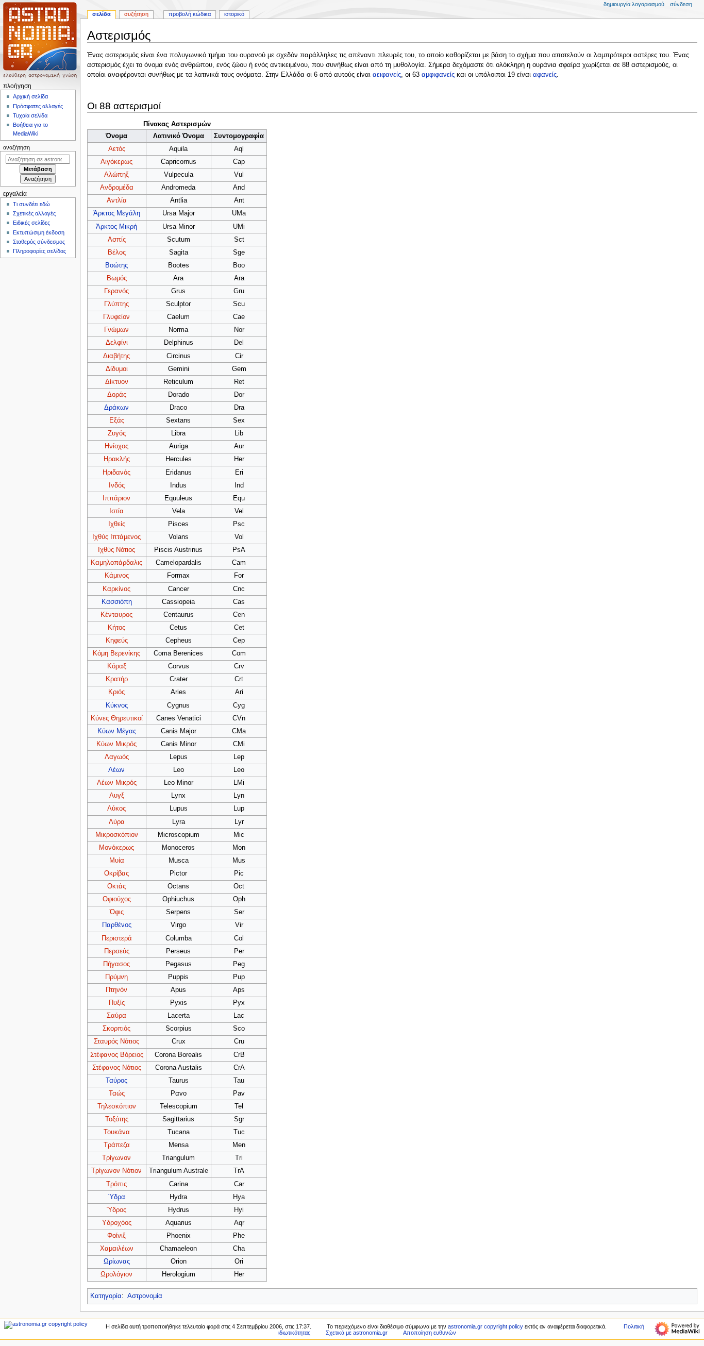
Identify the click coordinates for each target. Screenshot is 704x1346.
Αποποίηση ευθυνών (429, 1333)
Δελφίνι (117, 342)
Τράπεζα (117, 1145)
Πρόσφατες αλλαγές (38, 106)
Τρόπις (116, 1184)
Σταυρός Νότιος (116, 1041)
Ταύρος (116, 1080)
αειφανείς (387, 74)
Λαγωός (117, 757)
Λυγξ (116, 795)
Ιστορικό (234, 14)
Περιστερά (117, 938)
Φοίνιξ (116, 1235)
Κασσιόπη (117, 601)
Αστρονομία (144, 1296)
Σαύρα (116, 1015)
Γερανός (116, 291)
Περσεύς (116, 951)
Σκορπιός (116, 1028)
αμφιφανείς (438, 74)
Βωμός (117, 278)
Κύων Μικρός (116, 744)
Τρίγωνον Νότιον (116, 1170)
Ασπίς (117, 239)
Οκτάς (116, 886)
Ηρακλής (117, 459)
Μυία (116, 860)
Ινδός (117, 485)
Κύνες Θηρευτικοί (117, 718)
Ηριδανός (116, 472)
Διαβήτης (116, 356)
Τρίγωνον (116, 1158)
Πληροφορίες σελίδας (39, 251)
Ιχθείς (116, 524)
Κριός (116, 692)
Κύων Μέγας (116, 731)
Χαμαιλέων (116, 1248)
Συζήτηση (136, 14)
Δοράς (116, 394)
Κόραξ (116, 666)
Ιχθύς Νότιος (116, 549)
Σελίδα (101, 14)
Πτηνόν (116, 990)
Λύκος (116, 808)
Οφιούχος (117, 899)
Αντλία (117, 200)
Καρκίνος (116, 589)
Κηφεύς (117, 640)
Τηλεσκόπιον (116, 1106)
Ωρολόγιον (116, 1274)
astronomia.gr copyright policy (485, 1326)
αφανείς (545, 74)
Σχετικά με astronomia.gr (357, 1333)
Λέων (116, 769)
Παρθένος (116, 925)
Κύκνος (117, 705)
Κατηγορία (106, 1296)
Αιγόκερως (116, 161)
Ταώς (117, 1093)
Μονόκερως (116, 847)
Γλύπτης (116, 304)
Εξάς (116, 420)
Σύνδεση (681, 4)
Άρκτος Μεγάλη (116, 213)
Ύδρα (116, 1197)
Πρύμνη (116, 977)
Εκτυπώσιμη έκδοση (38, 232)
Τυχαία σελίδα (30, 115)
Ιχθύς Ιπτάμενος (116, 537)
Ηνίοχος (116, 446)
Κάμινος (117, 575)
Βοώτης (116, 265)
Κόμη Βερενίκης (116, 653)
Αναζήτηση (16, 147)
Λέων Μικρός (117, 782)
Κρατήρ (117, 679)
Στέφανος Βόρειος (116, 1054)
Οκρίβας (116, 873)
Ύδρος (116, 1210)
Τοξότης (116, 1119)
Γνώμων (116, 329)
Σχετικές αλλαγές (34, 213)
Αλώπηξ (116, 174)
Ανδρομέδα (116, 187)
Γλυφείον (116, 317)
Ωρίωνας (117, 1261)
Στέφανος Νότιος (116, 1067)
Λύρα (117, 822)
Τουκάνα (117, 1132)
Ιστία (116, 511)
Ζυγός (117, 433)
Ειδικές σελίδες (31, 223)
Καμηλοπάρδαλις (116, 562)
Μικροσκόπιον (116, 834)
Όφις (117, 912)
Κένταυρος (116, 614)
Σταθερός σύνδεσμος (39, 242)
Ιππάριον (116, 498)
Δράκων (116, 407)
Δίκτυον (116, 381)
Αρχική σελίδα (30, 96)
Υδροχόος (116, 1222)
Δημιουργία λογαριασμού (634, 4)
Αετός (116, 149)
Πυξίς (117, 1002)
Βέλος (117, 252)
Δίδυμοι (117, 369)
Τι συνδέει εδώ (31, 204)
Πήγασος (116, 964)
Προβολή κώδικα (190, 14)
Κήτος (116, 627)
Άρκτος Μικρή (116, 226)
